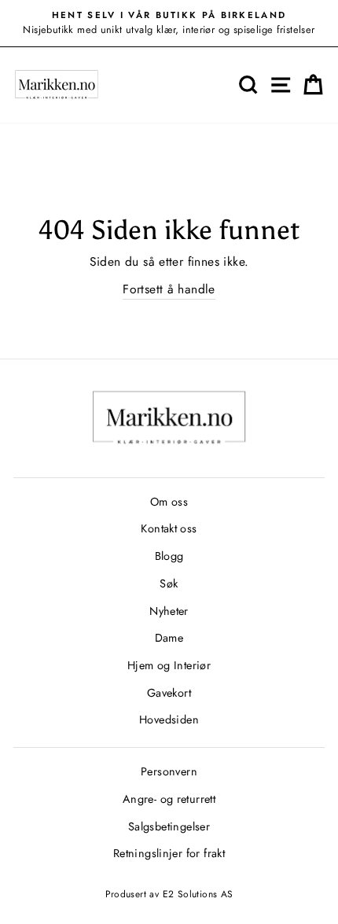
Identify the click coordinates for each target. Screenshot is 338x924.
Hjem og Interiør (169, 665)
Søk (169, 583)
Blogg (169, 556)
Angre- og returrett (169, 799)
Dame (169, 638)
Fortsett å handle (169, 289)
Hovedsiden (169, 719)
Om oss (169, 502)
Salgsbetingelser (169, 826)
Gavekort (169, 693)
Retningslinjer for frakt (169, 853)
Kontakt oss (169, 528)
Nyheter (169, 611)
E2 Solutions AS (198, 894)
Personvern (169, 771)
